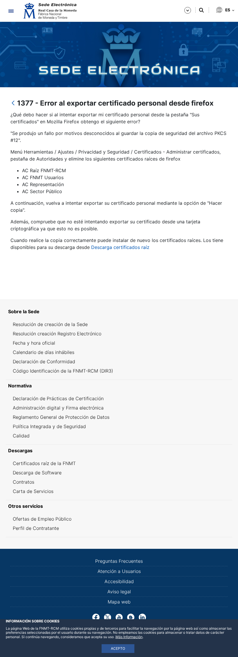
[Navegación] (11, 11)
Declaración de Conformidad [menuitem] (44, 361)
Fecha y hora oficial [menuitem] (34, 343)
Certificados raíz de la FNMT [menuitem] (44, 463)
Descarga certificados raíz (120, 247)
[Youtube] (119, 617)
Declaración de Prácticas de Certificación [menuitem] (58, 398)
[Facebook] (96, 617)
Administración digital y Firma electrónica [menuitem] (58, 408)
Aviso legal (119, 591)
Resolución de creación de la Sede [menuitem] (50, 324)
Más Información (129, 637)
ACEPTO (118, 648)
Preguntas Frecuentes (119, 561)
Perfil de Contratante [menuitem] (36, 528)
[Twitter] (107, 617)
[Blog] (130, 617)
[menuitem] (119, 311)
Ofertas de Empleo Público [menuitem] (42, 519)
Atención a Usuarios (119, 571)
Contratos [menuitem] (23, 482)
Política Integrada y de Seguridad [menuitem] (49, 426)
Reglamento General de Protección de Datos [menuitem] (61, 417)
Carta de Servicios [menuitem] (33, 491)
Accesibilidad (119, 581)
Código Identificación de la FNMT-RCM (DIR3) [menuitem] (63, 371)
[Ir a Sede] (49, 11)
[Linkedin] (142, 617)
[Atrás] (13, 103)
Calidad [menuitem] (21, 436)
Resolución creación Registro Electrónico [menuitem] (57, 333)
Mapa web (119, 602)
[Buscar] (201, 10)
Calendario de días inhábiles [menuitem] (43, 352)
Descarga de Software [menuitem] (37, 473)
